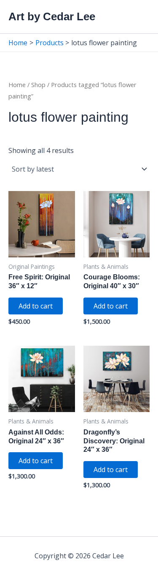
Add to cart (36, 306)
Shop (38, 84)
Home (17, 84)
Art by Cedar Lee (51, 16)
